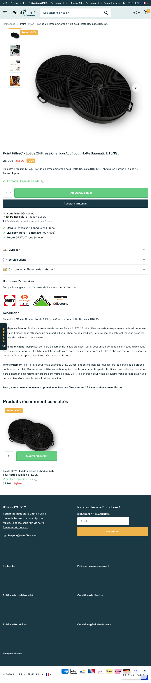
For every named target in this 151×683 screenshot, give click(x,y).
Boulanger (17, 287)
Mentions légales (12, 653)
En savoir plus (18, 3)
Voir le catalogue (4, 11)
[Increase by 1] (11, 189)
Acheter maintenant (75, 203)
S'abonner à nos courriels (93, 513)
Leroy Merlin (43, 287)
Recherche (9, 566)
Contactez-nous (111, 3)
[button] (136, 87)
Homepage (9, 23)
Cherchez (106, 12)
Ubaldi (29, 287)
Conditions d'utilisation (90, 595)
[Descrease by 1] (11, 196)
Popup (42, 181)
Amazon (57, 287)
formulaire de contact (15, 527)
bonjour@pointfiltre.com (22, 535)
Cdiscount (70, 287)
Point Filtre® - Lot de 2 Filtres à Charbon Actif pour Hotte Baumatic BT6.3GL (29, 472)
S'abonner (113, 531)
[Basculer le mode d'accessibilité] (124, 3)
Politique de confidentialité (18, 595)
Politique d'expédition (15, 624)
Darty (6, 287)
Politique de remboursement (93, 566)
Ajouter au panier (81, 192)
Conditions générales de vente (94, 624)
